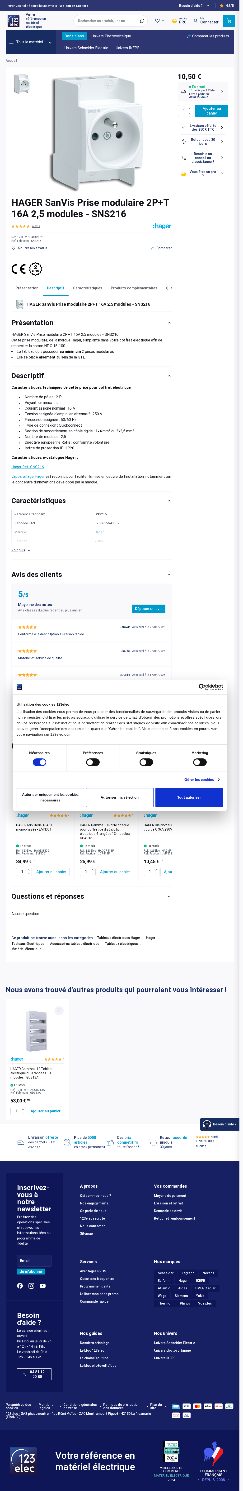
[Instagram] (31, 1286)
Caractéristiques (87, 288)
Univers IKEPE (164, 1358)
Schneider (166, 1273)
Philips (185, 1303)
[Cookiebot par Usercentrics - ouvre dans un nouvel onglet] (202, 687)
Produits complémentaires (134, 288)
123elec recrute (92, 1218)
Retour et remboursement (174, 1218)
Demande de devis (168, 1210)
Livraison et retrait (168, 1203)
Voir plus (205, 1303)
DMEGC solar (205, 1288)
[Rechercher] (142, 21)
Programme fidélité (95, 1286)
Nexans (208, 1273)
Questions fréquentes (97, 1278)
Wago (162, 1296)
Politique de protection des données (121, 1406)
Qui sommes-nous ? (95, 1195)
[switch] (93, 762)
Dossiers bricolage (94, 1343)
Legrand (188, 1273)
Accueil (11, 60)
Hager (150, 937)
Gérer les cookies (199, 780)
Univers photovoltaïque (172, 1350)
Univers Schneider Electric (174, 1343)
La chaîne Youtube (94, 1358)
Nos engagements (94, 1203)
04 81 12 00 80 (37, 1374)
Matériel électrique (26, 949)
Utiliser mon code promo (99, 1294)
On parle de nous (93, 1210)
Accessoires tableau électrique (74, 943)
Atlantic (164, 1288)
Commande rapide (94, 1301)
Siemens (181, 1296)
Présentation (27, 288)
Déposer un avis (149, 608)
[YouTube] (43, 1286)
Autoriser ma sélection (120, 797)
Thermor (165, 1303)
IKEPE (200, 1281)
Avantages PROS (93, 1271)
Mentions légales (46, 1406)
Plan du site (156, 1406)
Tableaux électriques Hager (118, 937)
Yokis (200, 1296)
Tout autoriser (189, 797)
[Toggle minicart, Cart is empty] (229, 21)
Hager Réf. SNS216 (27, 467)
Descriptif (55, 288)
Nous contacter (92, 1226)
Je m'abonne (31, 1271)
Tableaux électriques (27, 943)
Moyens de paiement (170, 1195)
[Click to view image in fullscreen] (97, 132)
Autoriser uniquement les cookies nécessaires (50, 797)
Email (24, 1260)
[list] (91, 818)
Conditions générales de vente (80, 1406)
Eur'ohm (164, 1281)
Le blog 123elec (92, 1350)
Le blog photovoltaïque (98, 1365)
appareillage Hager (29, 476)
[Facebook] (20, 1286)
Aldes (182, 1288)
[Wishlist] (160, 21)
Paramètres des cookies (18, 1406)
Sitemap (86, 1233)
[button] (25, 226)
